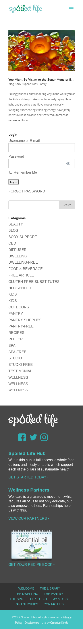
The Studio (37, 599)
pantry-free (21, 326)
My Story (60, 599)
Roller (15, 339)
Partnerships (26, 604)
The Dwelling (26, 594)
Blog (11, 84)
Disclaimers (32, 623)
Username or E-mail (24, 141)
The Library (50, 588)
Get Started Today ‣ (28, 477)
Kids (35, 84)
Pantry (42, 84)
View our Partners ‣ (28, 518)
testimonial (20, 371)
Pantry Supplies (25, 320)
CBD (12, 243)
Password (16, 156)
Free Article (21, 275)
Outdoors (18, 307)
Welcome (26, 588)
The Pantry (53, 594)
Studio (15, 358)
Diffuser (17, 250)
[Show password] (68, 163)
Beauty (15, 224)
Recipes (16, 333)
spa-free (17, 352)
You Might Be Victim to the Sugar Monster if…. (41, 79)
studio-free (20, 364)
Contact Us (54, 604)
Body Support (23, 84)
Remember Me (25, 172)
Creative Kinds (59, 623)
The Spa (16, 599)
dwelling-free (23, 262)
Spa (11, 345)
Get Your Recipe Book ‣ (31, 564)
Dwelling (17, 256)
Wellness (18, 377)
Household (19, 288)
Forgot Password (26, 191)
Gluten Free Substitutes (34, 282)
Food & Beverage (25, 269)
